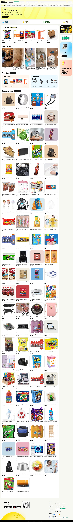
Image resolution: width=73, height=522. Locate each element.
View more (29, 496)
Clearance (19, 5)
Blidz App (34, 2)
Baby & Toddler (59, 5)
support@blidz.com (63, 503)
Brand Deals (36, 76)
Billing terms (50, 511)
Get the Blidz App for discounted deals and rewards (36, 521)
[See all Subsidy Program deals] (56, 76)
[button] (7, 36)
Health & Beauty (52, 5)
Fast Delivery (33, 5)
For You (3, 5)
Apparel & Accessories (68, 5)
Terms (50, 503)
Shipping (50, 506)
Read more (5, 16)
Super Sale (13, 5)
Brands (24, 5)
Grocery (8, 5)
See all (56, 46)
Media (46, 5)
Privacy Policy (51, 509)
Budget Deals (7, 76)
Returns (50, 508)
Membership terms (51, 505)
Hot (28, 5)
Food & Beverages (40, 5)
